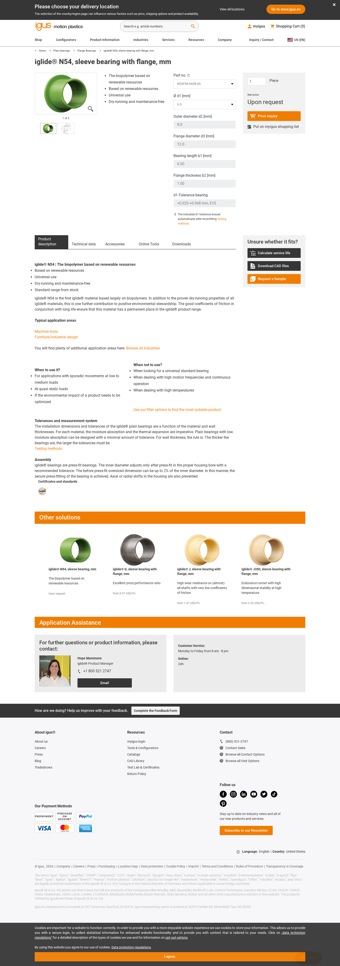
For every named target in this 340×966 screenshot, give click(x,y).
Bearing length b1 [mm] (192, 156)
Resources (196, 40)
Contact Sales (235, 748)
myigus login (136, 741)
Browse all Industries (143, 348)
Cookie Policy (175, 866)
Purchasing (107, 866)
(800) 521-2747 (237, 741)
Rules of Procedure (249, 866)
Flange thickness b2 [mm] (194, 175)
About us (41, 741)
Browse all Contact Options (245, 754)
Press (39, 754)
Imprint (193, 866)
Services (168, 40)
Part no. (179, 75)
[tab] (51, 242)
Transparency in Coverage (284, 866)
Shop (38, 40)
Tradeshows (43, 767)
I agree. (170, 956)
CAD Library (135, 761)
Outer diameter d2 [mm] (192, 116)
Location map (128, 866)
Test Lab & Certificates (143, 767)
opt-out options (176, 937)
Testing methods (48, 448)
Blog (38, 761)
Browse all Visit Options (242, 761)
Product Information (105, 40)
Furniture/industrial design (56, 337)
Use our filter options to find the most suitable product (177, 409)
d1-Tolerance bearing (190, 195)
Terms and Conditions (217, 866)
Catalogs (133, 754)
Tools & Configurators (142, 748)
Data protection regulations (131, 947)
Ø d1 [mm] (181, 96)
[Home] (59, 27)
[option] (66, 93)
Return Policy (136, 774)
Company (225, 40)
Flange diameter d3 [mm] (193, 136)
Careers (40, 748)
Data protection (152, 866)
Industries (140, 40)
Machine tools (46, 331)
